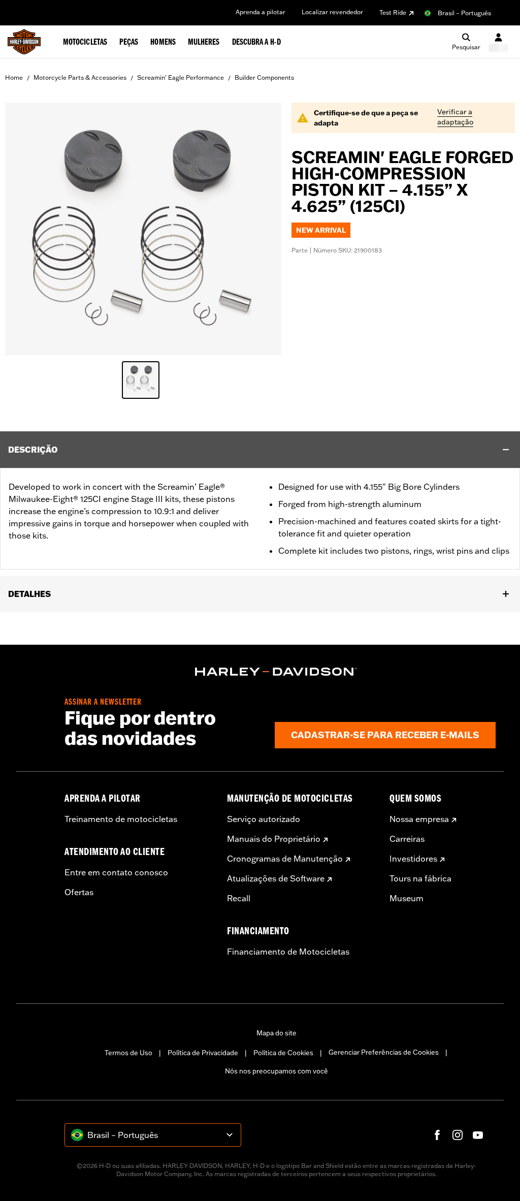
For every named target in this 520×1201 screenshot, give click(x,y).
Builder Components (264, 77)
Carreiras (407, 839)
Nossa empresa (419, 819)
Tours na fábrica (420, 878)
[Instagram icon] (457, 1135)
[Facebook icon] (437, 1135)
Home (14, 77)
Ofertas (78, 892)
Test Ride (392, 12)
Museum (406, 898)
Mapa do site (276, 1033)
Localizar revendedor (332, 12)
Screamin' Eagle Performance (180, 77)
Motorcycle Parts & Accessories (80, 77)
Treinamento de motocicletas (120, 819)
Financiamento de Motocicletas (288, 951)
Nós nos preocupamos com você (276, 1071)
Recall (238, 898)
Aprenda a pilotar (260, 12)
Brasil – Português (464, 13)
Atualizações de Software (275, 878)
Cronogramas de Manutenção (285, 859)
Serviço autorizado (263, 819)
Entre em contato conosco (116, 872)
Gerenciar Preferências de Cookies (384, 1052)
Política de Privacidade (203, 1053)
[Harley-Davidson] (276, 672)
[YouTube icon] (478, 1135)
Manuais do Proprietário (273, 839)
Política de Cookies (283, 1053)
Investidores (413, 859)
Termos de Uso (128, 1053)
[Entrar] (498, 42)
